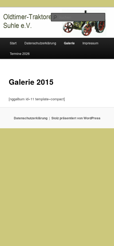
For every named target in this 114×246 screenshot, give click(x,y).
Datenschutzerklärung (40, 43)
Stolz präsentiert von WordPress (75, 118)
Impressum (90, 43)
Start (13, 43)
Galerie (69, 43)
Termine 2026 (20, 53)
